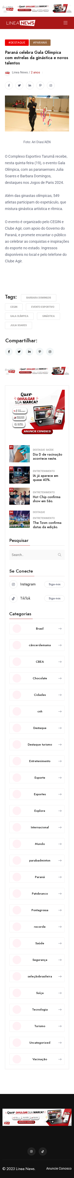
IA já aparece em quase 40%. (45, 477)
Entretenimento (44, 471)
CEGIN (13, 306)
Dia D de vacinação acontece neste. (47, 456)
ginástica (48, 316)
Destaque (39, 450)
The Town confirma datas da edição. (47, 524)
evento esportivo (42, 306)
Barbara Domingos (38, 297)
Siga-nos (54, 584)
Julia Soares (18, 325)
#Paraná (40, 42)
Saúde (50, 450)
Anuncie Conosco (59, 1168)
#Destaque (16, 42)
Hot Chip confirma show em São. (46, 499)
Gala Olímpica (19, 316)
